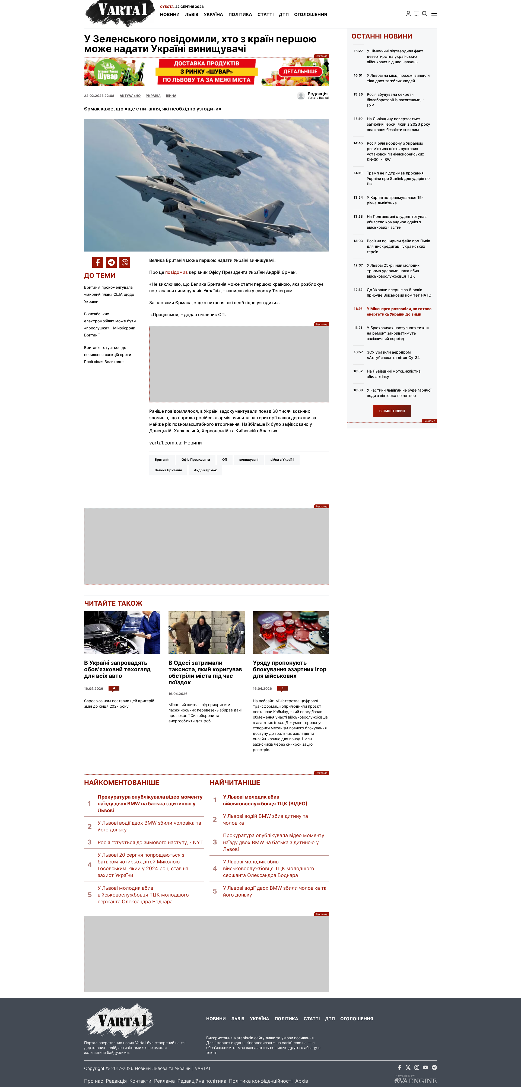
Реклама (206, 71)
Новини (170, 14)
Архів (301, 1081)
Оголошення (310, 14)
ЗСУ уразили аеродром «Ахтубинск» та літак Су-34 (393, 355)
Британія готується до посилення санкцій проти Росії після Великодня (107, 354)
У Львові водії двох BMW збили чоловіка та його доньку (149, 826)
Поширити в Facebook (97, 262)
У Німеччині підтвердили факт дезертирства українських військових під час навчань (395, 56)
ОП (224, 459)
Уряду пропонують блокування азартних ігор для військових (289, 669)
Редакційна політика (201, 1081)
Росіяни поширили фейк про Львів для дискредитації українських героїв (398, 246)
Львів (191, 14)
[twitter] (408, 1068)
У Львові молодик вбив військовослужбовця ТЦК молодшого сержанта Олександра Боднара (143, 894)
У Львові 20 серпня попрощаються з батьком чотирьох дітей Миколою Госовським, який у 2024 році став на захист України (143, 865)
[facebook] (399, 1068)
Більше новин (392, 411)
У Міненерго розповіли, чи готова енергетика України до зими (399, 311)
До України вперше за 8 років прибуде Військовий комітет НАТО (399, 292)
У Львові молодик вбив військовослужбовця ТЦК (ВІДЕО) (265, 800)
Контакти (140, 1081)
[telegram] (434, 1068)
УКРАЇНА (153, 96)
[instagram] (417, 1068)
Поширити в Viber (124, 262)
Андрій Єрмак (205, 470)
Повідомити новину (416, 13)
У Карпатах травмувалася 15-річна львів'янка (395, 200)
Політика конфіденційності (261, 1081)
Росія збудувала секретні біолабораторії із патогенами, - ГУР (395, 99)
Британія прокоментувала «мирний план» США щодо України (109, 294)
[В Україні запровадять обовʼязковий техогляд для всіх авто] (122, 632)
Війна (171, 96)
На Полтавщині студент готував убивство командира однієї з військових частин (397, 222)
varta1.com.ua (294, 1042)
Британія (162, 459)
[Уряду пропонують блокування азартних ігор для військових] (291, 632)
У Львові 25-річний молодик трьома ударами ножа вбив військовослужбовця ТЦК (393, 270)
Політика (240, 14)
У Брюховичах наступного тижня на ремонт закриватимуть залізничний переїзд (398, 333)
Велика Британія (168, 470)
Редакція (116, 1081)
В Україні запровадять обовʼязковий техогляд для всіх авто (117, 669)
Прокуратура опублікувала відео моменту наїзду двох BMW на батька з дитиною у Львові (150, 803)
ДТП (284, 14)
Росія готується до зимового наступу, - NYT (151, 842)
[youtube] (425, 1068)
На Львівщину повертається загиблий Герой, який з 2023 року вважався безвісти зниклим (398, 124)
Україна (213, 14)
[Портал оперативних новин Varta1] (119, 14)
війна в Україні (282, 459)
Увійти (408, 13)
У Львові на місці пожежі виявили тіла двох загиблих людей (398, 78)
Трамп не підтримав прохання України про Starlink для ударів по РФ (398, 178)
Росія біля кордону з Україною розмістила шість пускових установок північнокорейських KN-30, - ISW (395, 151)
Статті (266, 14)
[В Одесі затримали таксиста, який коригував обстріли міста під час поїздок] (207, 632)
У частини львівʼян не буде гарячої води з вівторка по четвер (399, 393)
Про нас (93, 1081)
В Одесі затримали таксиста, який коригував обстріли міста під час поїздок (205, 673)
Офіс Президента (196, 459)
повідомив (177, 272)
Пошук (424, 13)
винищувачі (248, 459)
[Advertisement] (239, 364)
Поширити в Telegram (111, 262)
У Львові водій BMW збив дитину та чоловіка (265, 819)
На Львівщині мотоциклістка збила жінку (394, 374)
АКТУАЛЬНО (130, 96)
